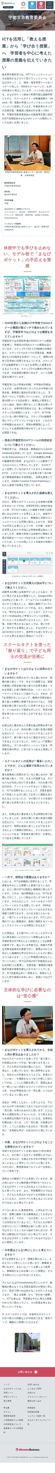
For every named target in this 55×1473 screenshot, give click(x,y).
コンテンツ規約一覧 (36, 1416)
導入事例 (7, 1401)
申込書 (6, 1408)
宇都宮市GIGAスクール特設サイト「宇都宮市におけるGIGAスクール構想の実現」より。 (27, 315)
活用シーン (8, 1393)
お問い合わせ (25, 1372)
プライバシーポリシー (37, 1397)
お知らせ (31, 1393)
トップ (6, 1384)
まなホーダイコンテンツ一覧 (39, 1422)
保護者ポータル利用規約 (13, 1430)
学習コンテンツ (10, 1397)
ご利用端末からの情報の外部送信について (13, 1422)
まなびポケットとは (12, 1389)
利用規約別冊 (33, 1412)
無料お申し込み (34, 1401)
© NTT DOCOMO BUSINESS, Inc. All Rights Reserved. (27, 1457)
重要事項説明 (9, 1416)
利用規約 (31, 1408)
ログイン (7, 1412)
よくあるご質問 (34, 1389)
